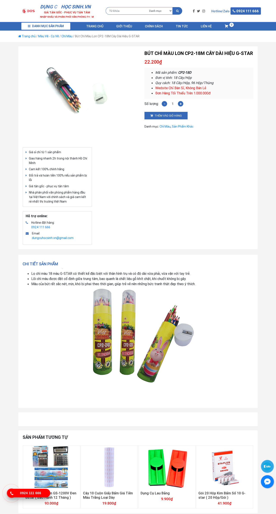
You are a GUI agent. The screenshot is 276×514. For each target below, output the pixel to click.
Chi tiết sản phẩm (40, 263)
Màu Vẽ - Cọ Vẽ (48, 36)
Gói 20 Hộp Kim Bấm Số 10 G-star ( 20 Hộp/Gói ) (221, 495)
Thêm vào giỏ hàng (168, 115)
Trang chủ (94, 26)
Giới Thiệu (124, 26)
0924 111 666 (40, 227)
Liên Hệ (206, 26)
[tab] (42, 264)
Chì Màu (66, 36)
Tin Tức (182, 26)
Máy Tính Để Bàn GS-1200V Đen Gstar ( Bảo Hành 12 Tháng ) (50, 495)
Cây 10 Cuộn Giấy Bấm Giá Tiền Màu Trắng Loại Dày (108, 495)
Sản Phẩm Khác (182, 126)
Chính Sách (154, 26)
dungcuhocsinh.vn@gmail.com (53, 238)
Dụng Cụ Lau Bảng (155, 493)
